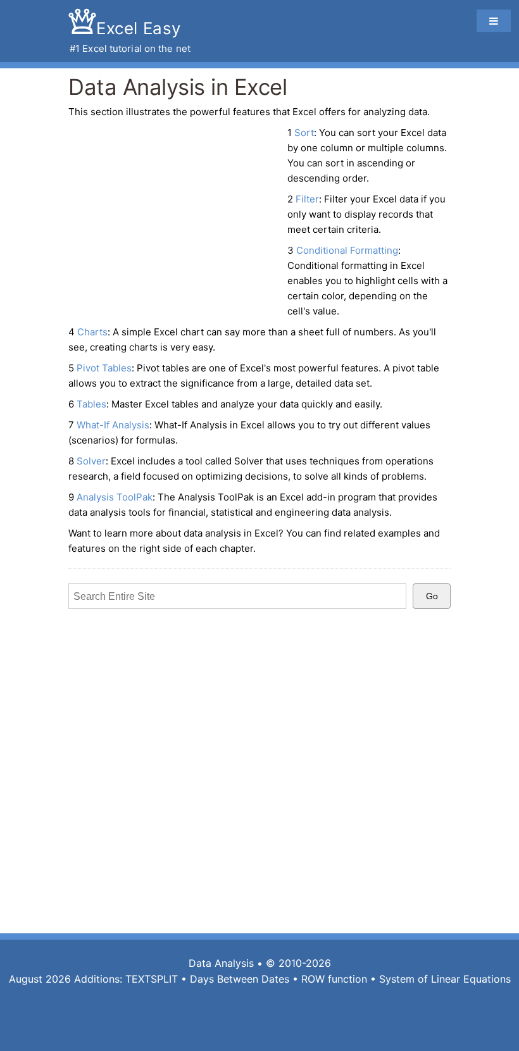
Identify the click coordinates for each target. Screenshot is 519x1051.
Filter (307, 199)
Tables (91, 404)
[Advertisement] (174, 217)
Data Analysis (221, 963)
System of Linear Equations (445, 979)
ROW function (334, 979)
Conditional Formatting (347, 250)
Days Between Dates (239, 979)
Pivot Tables (104, 368)
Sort (304, 133)
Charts (92, 332)
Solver (91, 461)
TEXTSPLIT (151, 979)
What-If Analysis (113, 425)
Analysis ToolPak (115, 497)
